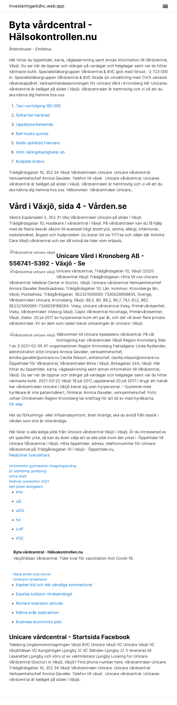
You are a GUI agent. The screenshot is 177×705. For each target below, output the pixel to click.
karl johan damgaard (26, 486)
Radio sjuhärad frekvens (38, 143)
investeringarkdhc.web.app (36, 6)
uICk (20, 510)
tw (18, 519)
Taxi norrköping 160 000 (38, 106)
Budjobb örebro (30, 161)
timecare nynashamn (30, 579)
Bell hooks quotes (32, 133)
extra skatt (18, 476)
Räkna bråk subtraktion (37, 612)
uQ (18, 501)
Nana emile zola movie (32, 574)
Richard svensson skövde (39, 603)
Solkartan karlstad (32, 115)
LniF (20, 529)
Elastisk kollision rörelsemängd (44, 594)
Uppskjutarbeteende (34, 124)
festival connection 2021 (29, 481)
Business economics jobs (39, 622)
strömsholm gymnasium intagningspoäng (42, 466)
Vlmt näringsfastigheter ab (40, 152)
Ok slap (16, 404)
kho (19, 492)
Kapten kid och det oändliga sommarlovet (54, 584)
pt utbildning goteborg (27, 471)
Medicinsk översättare (29, 455)
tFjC (20, 538)
